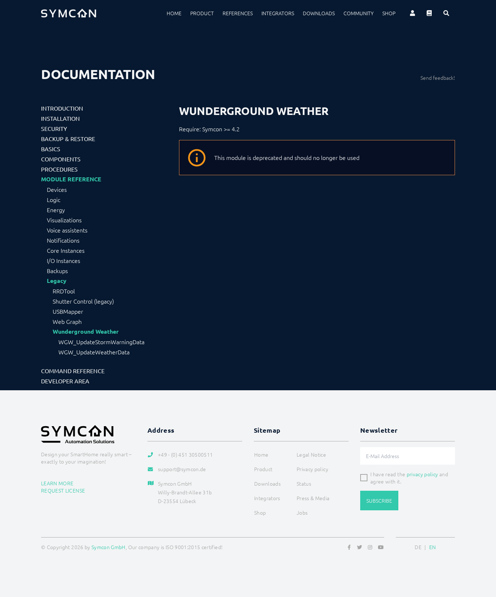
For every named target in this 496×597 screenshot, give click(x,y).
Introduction (62, 108)
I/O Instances (63, 260)
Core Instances (66, 250)
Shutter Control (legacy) (83, 301)
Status (304, 483)
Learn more (57, 483)
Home (174, 13)
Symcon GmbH (109, 547)
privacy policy (422, 474)
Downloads (319, 13)
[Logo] (68, 13)
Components (61, 158)
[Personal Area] (412, 13)
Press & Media (313, 498)
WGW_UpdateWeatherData (94, 351)
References (238, 13)
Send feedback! (437, 77)
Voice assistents (67, 230)
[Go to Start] (481, 556)
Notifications (63, 240)
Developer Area (65, 380)
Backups (57, 270)
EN (432, 547)
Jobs (302, 512)
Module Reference (71, 179)
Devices (57, 189)
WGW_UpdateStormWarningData (101, 341)
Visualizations (64, 219)
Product (202, 13)
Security (54, 128)
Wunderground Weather (86, 331)
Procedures (59, 169)
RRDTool (64, 291)
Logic (53, 199)
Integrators (277, 13)
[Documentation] (429, 13)
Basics (50, 148)
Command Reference (73, 370)
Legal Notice (311, 454)
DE (418, 547)
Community (358, 13)
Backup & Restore (68, 138)
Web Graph (67, 321)
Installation (60, 118)
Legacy (56, 280)
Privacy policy (312, 469)
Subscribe (379, 500)
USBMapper (68, 311)
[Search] (446, 13)
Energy (56, 209)
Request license (63, 490)
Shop (388, 13)
